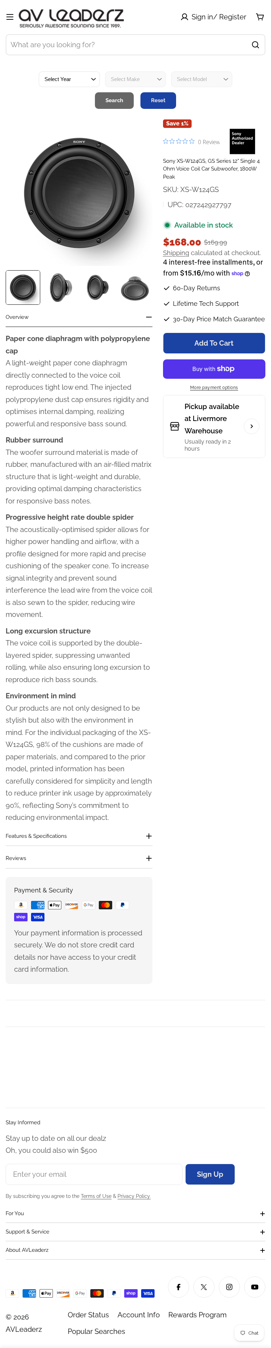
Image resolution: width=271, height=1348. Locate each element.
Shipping (176, 252)
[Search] (255, 45)
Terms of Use (96, 1196)
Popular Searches (96, 1331)
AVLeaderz (24, 1329)
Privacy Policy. (134, 1196)
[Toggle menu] (10, 17)
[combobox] (135, 44)
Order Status (88, 1315)
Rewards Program (197, 1315)
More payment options (214, 387)
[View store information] (251, 426)
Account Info (139, 1315)
